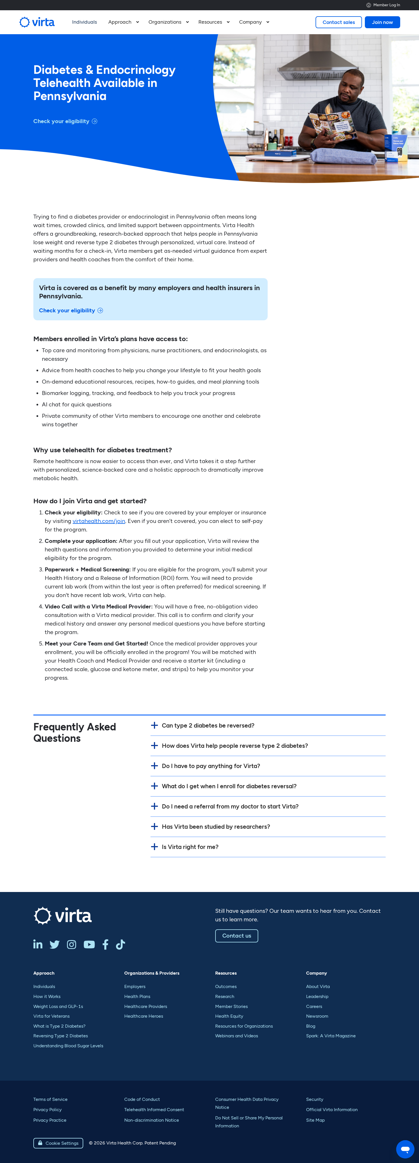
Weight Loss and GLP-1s (58, 1006)
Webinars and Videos (236, 1035)
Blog (310, 1026)
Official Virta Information (332, 1109)
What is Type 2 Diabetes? (59, 1026)
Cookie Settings (58, 1143)
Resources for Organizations (244, 1026)
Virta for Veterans (51, 1016)
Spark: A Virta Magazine (331, 1035)
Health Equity (229, 1016)
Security (314, 1099)
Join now (382, 22)
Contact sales (339, 22)
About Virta (318, 986)
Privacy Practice (49, 1120)
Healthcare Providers (145, 1006)
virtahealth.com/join (99, 521)
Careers (314, 1006)
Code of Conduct (142, 1099)
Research (224, 996)
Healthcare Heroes (143, 1016)
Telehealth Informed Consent (154, 1109)
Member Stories (231, 1006)
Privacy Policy (47, 1109)
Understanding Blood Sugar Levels (68, 1045)
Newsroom (317, 1016)
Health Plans (137, 996)
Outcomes (226, 986)
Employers (134, 986)
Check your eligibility (61, 121)
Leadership (317, 996)
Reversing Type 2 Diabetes (60, 1035)
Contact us (236, 935)
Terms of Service (50, 1099)
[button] (123, 22)
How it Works (46, 996)
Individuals (44, 986)
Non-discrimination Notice (151, 1120)
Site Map (315, 1120)
